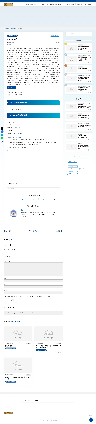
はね (22, 210)
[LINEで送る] (44, 199)
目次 (11, 87)
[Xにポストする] (12, 199)
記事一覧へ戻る (33, 231)
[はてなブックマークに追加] (33, 199)
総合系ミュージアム (81, 4)
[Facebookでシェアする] (22, 199)
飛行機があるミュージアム (73, 173)
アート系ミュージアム (43, 4)
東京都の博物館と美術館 (12, 35)
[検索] (90, 34)
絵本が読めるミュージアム (73, 168)
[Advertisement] (48, 17)
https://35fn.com (17, 183)
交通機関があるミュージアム (73, 163)
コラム (89, 4)
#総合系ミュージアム (55, 35)
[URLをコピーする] (54, 199)
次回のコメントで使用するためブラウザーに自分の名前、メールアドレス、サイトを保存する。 (29, 296)
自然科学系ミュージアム (68, 4)
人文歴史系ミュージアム (55, 4)
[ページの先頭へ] (91, 420)
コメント (7, 261)
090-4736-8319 (17, 137)
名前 (6, 278)
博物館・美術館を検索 (31, 4)
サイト (5, 290)
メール (6, 284)
